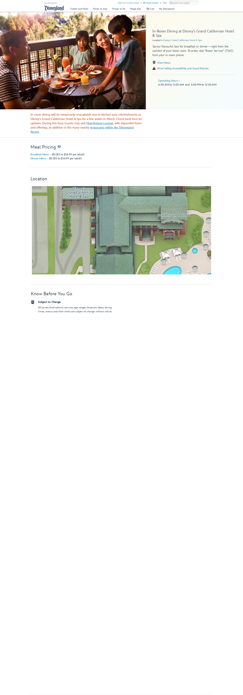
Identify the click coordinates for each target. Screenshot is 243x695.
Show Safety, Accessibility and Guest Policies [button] (182, 68)
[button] (150, 9)
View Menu (163, 63)
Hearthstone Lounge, (100, 123)
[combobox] (184, 2)
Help (165, 3)
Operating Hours (168, 80)
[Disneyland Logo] (54, 8)
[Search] (171, 2)
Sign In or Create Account (128, 3)
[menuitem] (144, 3)
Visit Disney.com (50, 3)
